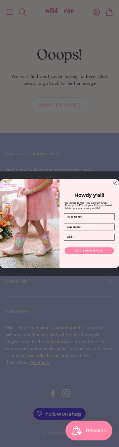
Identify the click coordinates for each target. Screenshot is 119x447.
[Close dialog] (115, 183)
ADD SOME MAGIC (89, 250)
